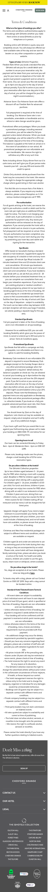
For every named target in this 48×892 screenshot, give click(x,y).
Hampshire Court (35, 852)
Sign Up (24, 768)
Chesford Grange (13, 856)
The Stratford (35, 830)
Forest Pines (13, 838)
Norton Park (35, 841)
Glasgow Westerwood (13, 841)
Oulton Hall (13, 830)
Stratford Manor (35, 834)
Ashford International (35, 848)
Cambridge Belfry (35, 856)
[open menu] (4, 10)
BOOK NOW (40, 10)
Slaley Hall (13, 834)
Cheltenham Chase (35, 845)
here (32, 573)
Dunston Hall (35, 859)
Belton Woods (13, 852)
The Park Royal (13, 848)
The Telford (13, 859)
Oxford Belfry (35, 838)
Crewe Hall (13, 845)
